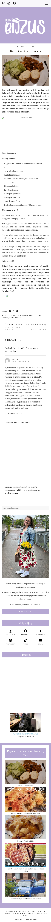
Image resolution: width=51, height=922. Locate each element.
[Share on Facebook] (10, 311)
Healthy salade (36, 326)
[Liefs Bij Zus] (25, 21)
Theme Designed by (25, 919)
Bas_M (15, 359)
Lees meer (25, 611)
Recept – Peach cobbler (14, 327)
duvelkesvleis (12, 315)
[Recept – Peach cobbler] (25, 827)
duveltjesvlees (28, 315)
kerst (39, 315)
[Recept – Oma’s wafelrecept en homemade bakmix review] (25, 855)
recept (5, 318)
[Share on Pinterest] (17, 311)
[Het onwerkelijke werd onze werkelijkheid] (25, 885)
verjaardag (15, 318)
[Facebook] (14, 3)
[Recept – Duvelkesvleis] (25, 772)
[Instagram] (3, 3)
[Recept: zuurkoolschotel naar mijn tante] (25, 799)
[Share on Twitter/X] (13, 311)
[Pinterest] (8, 3)
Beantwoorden (14, 413)
